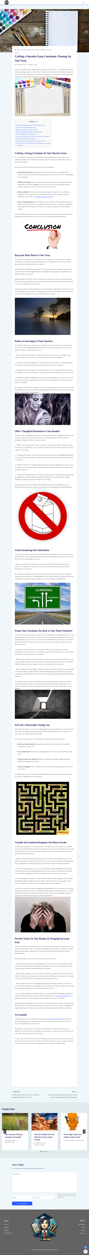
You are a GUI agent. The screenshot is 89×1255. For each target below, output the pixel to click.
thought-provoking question (44, 197)
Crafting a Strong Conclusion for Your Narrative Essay (31, 125)
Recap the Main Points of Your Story (26, 127)
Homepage (81, 1224)
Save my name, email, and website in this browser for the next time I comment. (67, 1195)
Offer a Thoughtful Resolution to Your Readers (29, 132)
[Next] (84, 1131)
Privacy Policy (53, 1250)
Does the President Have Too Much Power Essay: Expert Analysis (44, 1137)
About (83, 1230)
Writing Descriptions (8, 1232)
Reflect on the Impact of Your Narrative (27, 130)
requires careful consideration (53, 1019)
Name (15, 1197)
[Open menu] (83, 2)
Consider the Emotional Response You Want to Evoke (31, 141)
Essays (17, 52)
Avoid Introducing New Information (25, 134)
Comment (16, 1174)
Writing (6, 1227)
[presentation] (15, 1121)
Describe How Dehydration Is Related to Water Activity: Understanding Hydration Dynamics (63, 1094)
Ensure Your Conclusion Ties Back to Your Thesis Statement (32, 136)
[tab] (42, 1151)
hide (36, 121)
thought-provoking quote (63, 996)
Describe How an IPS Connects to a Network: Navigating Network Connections (25, 1094)
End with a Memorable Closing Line (26, 139)
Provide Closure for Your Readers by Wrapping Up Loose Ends (33, 143)
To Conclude (19, 145)
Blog (83, 1227)
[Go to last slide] (4, 1131)
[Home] (15, 49)
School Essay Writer (21, 64)
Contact (82, 1233)
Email (37, 1197)
